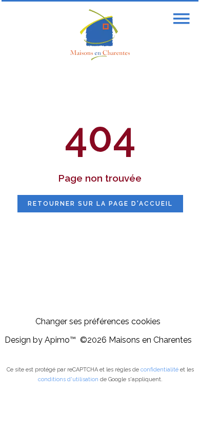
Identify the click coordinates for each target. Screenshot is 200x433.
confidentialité (159, 369)
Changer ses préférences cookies (98, 321)
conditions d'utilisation (68, 379)
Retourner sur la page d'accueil (100, 203)
